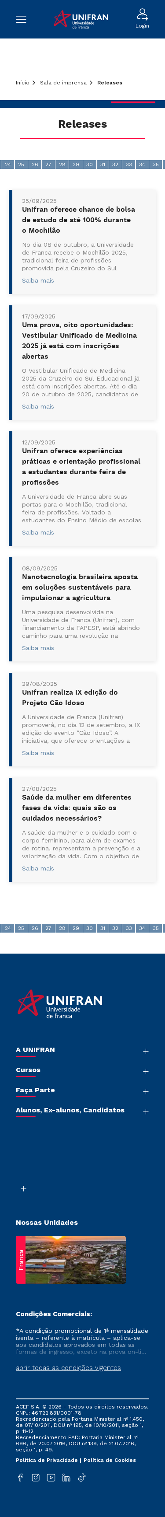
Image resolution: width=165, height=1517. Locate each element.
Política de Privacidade (48, 1460)
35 (156, 164)
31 (102, 164)
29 (76, 164)
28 (62, 164)
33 (129, 164)
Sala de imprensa (63, 83)
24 (8, 164)
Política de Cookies (110, 1460)
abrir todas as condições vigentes (68, 1368)
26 (35, 164)
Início (22, 83)
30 (89, 164)
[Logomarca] (81, 19)
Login (142, 26)
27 (48, 164)
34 (142, 164)
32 (115, 164)
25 (21, 164)
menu (25, 19)
